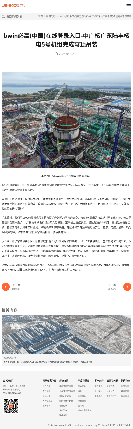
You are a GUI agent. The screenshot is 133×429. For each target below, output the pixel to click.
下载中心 (98, 395)
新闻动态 (50, 16)
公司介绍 (46, 386)
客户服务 (98, 386)
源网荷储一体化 (66, 400)
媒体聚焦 (125, 391)
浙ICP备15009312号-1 (118, 425)
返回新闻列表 (14, 16)
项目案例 (98, 391)
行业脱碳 (82, 400)
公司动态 (125, 386)
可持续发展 (47, 400)
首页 (40, 16)
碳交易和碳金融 (84, 410)
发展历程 (46, 391)
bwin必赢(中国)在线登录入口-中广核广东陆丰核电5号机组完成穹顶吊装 (95, 16)
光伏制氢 (82, 395)
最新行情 (110, 386)
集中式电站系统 (66, 386)
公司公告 (110, 391)
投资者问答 (111, 395)
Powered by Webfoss (96, 425)
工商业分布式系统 (67, 391)
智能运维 (63, 405)
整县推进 (63, 415)
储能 (80, 391)
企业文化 (46, 395)
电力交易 (82, 386)
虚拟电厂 (82, 405)
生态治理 (63, 410)
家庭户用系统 (65, 395)
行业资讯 (125, 395)
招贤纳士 (46, 405)
